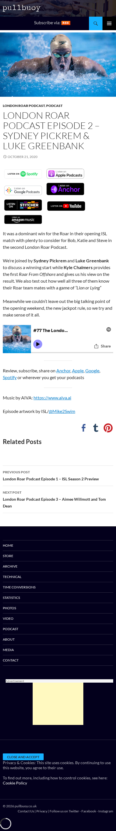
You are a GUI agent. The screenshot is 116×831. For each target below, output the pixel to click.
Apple (78, 370)
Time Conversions (19, 587)
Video (8, 618)
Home (8, 545)
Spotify (10, 377)
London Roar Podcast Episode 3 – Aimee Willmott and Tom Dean (54, 499)
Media (8, 650)
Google (92, 370)
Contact (11, 660)
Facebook (88, 811)
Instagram (105, 811)
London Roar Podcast (24, 106)
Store (8, 556)
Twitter (74, 811)
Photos (9, 608)
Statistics (11, 597)
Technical (12, 577)
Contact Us (26, 811)
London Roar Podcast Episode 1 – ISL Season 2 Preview (51, 475)
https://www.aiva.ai (52, 397)
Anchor (63, 370)
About (9, 639)
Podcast (54, 106)
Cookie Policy (15, 783)
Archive (10, 566)
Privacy (41, 811)
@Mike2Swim (62, 411)
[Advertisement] (58, 704)
